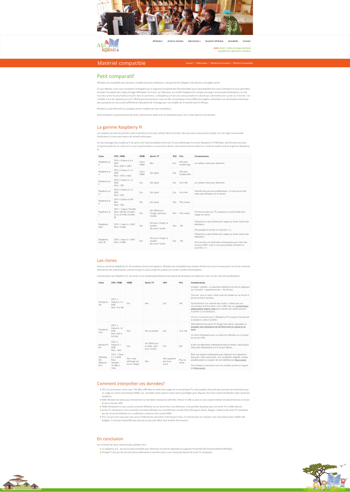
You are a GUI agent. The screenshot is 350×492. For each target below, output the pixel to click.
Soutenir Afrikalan (214, 41)
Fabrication (193, 41)
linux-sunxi (240, 359)
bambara (247, 48)
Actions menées (175, 41)
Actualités (233, 41)
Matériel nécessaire (220, 63)
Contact (247, 41)
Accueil (189, 63)
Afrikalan (157, 41)
